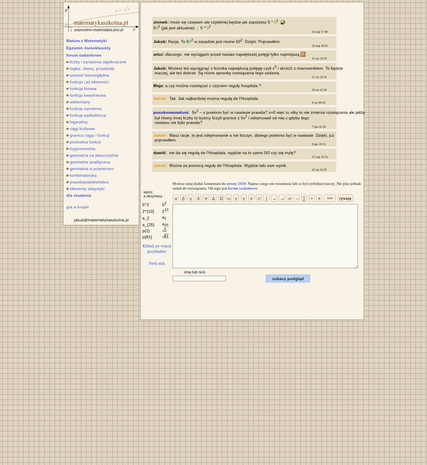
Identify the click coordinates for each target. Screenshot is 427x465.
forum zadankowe (83, 55)
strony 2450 (236, 183)
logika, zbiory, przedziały (92, 68)
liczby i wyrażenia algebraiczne (98, 62)
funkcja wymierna (86, 108)
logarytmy (79, 122)
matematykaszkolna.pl (101, 22)
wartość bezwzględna (89, 75)
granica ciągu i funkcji (89, 135)
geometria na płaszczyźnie (94, 155)
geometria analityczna (90, 162)
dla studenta (78, 195)
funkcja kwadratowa (88, 95)
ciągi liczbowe (82, 128)
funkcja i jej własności (89, 82)
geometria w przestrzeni (92, 168)
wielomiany (80, 102)
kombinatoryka (83, 175)
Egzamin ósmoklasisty (88, 48)
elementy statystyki (87, 188)
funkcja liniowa (83, 88)
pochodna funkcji (85, 142)
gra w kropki (77, 207)
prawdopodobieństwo (89, 182)
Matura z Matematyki (86, 40)
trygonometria (82, 148)
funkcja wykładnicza (88, 115)
